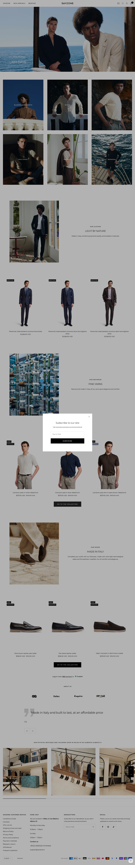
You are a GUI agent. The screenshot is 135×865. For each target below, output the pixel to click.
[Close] (89, 416)
